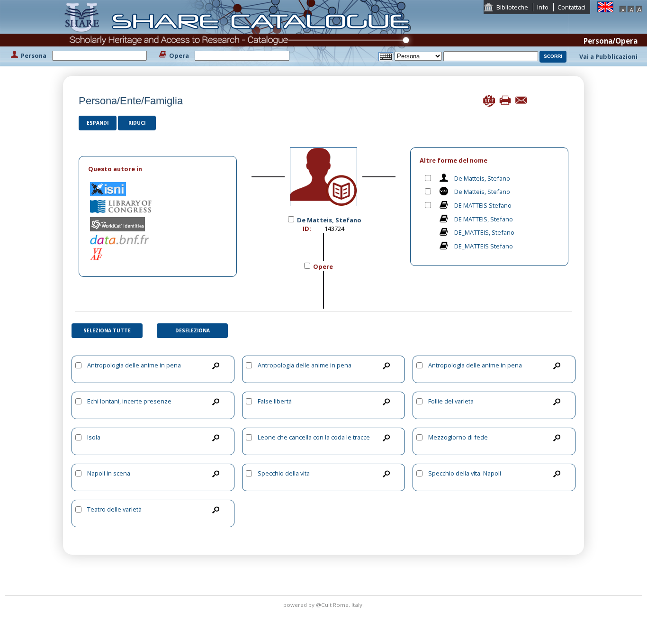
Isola (93, 437)
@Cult (324, 604)
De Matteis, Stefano (482, 178)
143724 (334, 228)
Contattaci (571, 7)
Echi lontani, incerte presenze (129, 401)
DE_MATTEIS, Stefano (484, 232)
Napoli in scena (108, 473)
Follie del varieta (451, 401)
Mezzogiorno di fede (458, 437)
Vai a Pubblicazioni (608, 56)
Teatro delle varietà (114, 509)
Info (542, 7)
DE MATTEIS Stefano (483, 205)
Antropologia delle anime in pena (134, 365)
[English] (605, 6)
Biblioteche (512, 7)
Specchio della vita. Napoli (464, 473)
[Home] (239, 32)
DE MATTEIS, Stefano (483, 219)
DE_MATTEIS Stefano (483, 246)
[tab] (158, 169)
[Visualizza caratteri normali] (631, 8)
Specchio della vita (284, 473)
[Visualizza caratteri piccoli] (623, 8)
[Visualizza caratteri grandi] (639, 8)
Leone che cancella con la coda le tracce (314, 437)
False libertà (275, 401)
